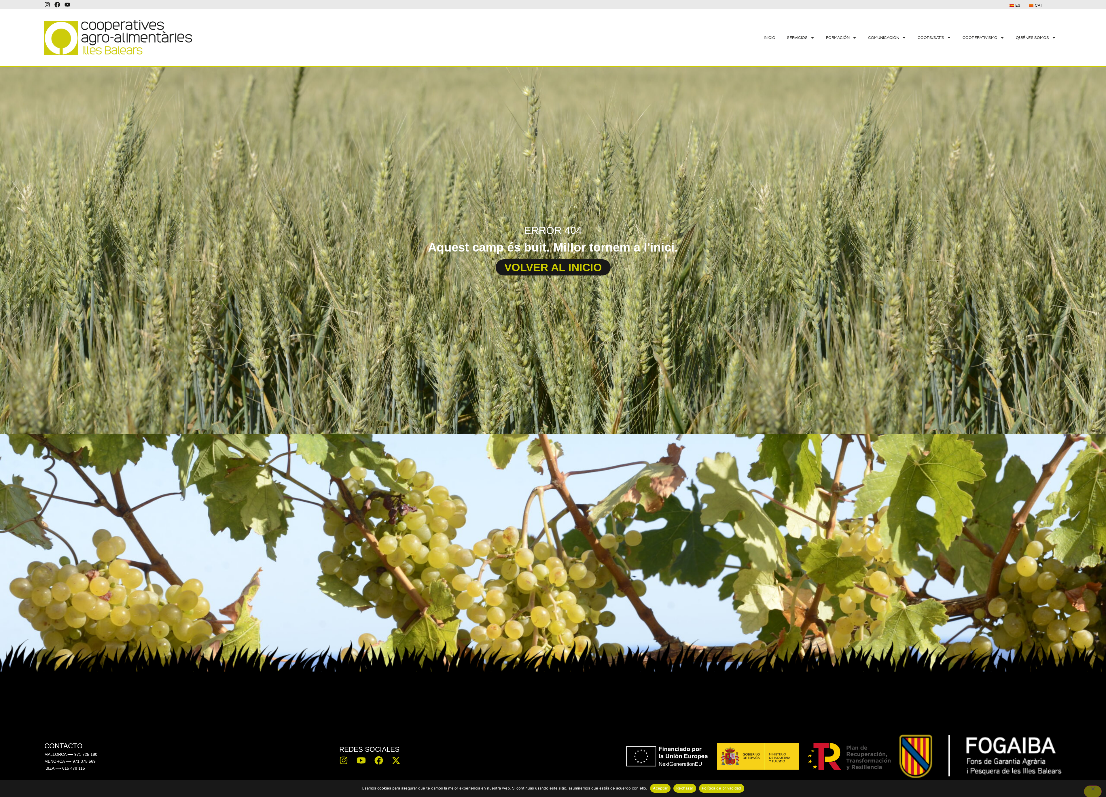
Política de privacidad (721, 788)
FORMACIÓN (838, 38)
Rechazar (684, 788)
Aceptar (660, 788)
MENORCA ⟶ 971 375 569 (70, 761)
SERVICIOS (797, 38)
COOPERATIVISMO (980, 38)
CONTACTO (63, 746)
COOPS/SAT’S (931, 38)
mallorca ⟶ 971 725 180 (70, 754)
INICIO (769, 38)
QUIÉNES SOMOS (1032, 38)
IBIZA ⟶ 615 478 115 (64, 768)
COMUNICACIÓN (883, 38)
